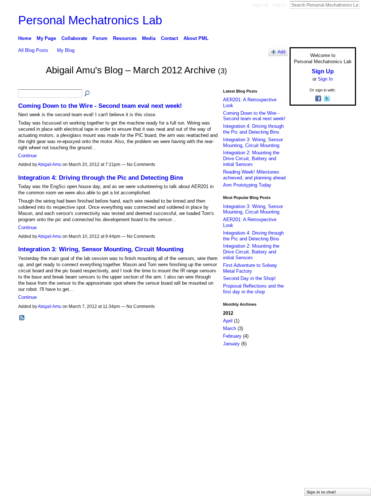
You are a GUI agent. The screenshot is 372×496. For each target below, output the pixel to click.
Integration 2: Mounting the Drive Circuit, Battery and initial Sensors (251, 158)
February (232, 336)
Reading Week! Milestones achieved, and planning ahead (254, 174)
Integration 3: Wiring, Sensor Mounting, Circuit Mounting (100, 249)
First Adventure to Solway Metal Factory (250, 268)
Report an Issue (302, 362)
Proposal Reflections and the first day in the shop (253, 288)
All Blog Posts (33, 50)
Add (282, 51)
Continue (27, 155)
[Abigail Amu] (29, 83)
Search (365, 4)
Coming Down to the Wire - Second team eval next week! (100, 105)
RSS (22, 318)
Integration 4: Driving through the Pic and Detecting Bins (100, 177)
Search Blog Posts (87, 93)
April (227, 321)
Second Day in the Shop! (249, 278)
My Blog (65, 50)
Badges (273, 362)
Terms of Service (339, 362)
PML (61, 362)
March (229, 328)
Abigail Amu (49, 164)
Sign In (279, 5)
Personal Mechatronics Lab (90, 20)
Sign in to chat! (321, 492)
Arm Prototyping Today (247, 185)
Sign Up (260, 5)
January (231, 343)
